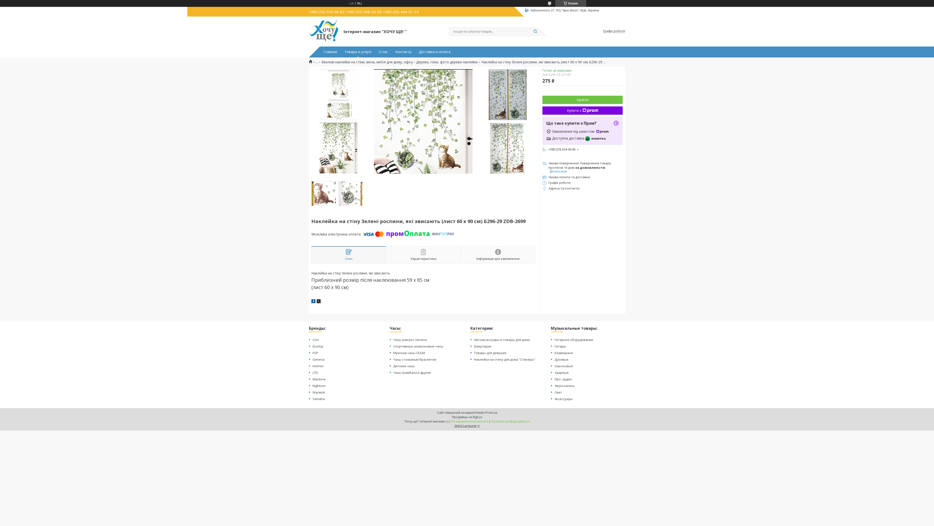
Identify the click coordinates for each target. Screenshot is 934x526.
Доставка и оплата (434, 52)
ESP (315, 353)
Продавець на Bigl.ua (467, 417)
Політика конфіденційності (510, 421)
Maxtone (319, 379)
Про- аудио (563, 379)
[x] (319, 302)
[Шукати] (535, 31)
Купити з (574, 110)
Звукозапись (565, 386)
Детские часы (404, 366)
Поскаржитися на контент (469, 421)
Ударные (562, 372)
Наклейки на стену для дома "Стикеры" (504, 359)
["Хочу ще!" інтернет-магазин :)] (324, 31)
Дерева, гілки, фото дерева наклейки (447, 62)
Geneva (318, 359)
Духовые (561, 359)
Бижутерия (482, 346)
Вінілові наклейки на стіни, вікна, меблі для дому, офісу (367, 62)
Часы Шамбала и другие (412, 372)
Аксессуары (564, 399)
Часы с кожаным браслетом (414, 359)
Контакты (403, 52)
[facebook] (313, 302)
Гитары (560, 346)
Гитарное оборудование (574, 340)
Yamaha (319, 399)
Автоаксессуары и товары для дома (502, 340)
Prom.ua (491, 413)
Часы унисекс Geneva (410, 340)
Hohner (318, 366)
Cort (316, 340)
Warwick (319, 392)
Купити (582, 99)
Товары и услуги (357, 52)
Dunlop (318, 346)
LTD (315, 372)
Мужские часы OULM (409, 353)
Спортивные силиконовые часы (418, 346)
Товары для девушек (490, 353)
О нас (383, 52)
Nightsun (319, 386)
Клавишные (564, 353)
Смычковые (564, 366)
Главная (330, 52)
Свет (558, 392)
